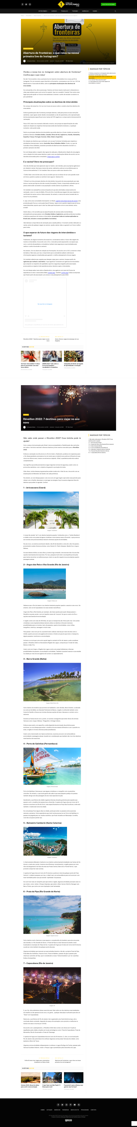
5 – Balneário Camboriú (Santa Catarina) (100, 449)
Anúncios (57, 1110)
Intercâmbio (42, 11)
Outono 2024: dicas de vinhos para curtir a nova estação (30, 1086)
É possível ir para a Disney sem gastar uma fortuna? (73, 1086)
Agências (85, 11)
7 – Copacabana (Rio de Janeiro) (98, 452)
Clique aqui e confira (53, 156)
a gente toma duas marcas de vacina (67, 201)
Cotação (49, 1110)
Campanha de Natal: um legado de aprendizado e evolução (73, 364)
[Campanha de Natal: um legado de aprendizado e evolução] (73, 356)
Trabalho (64, 11)
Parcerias (65, 1110)
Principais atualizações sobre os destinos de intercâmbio (100, 77)
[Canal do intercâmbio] (68, 4)
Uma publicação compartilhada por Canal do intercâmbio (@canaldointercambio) (45, 324)
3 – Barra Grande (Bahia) (96, 446)
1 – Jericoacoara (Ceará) (95, 442)
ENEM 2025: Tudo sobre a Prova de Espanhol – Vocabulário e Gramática (50, 365)
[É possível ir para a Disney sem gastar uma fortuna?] (73, 1077)
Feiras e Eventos (28, 48)
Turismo (75, 11)
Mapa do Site (75, 1110)
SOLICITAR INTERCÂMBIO (108, 4)
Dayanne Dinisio (31, 61)
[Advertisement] (68, 36)
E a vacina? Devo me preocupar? (98, 79)
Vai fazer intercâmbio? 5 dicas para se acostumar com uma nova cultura (30, 365)
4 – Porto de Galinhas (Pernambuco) (99, 447)
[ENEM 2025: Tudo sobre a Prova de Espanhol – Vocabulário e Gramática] (52, 356)
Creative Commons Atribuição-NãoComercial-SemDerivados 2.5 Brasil (68, 1117)
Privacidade (85, 1110)
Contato (93, 1110)
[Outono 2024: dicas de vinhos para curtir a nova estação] (30, 1077)
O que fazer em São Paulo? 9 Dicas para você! (51, 1086)
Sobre (95, 11)
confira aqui (64, 272)
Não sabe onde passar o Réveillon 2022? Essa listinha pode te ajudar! (101, 440)
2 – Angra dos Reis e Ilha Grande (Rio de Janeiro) (102, 444)
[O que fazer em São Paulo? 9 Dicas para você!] (52, 1077)
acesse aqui (51, 272)
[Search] (115, 11)
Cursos (54, 11)
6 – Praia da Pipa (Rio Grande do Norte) (99, 451)
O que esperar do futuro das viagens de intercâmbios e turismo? (99, 82)
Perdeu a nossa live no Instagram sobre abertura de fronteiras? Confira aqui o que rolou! (102, 73)
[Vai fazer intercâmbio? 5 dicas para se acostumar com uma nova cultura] (30, 356)
